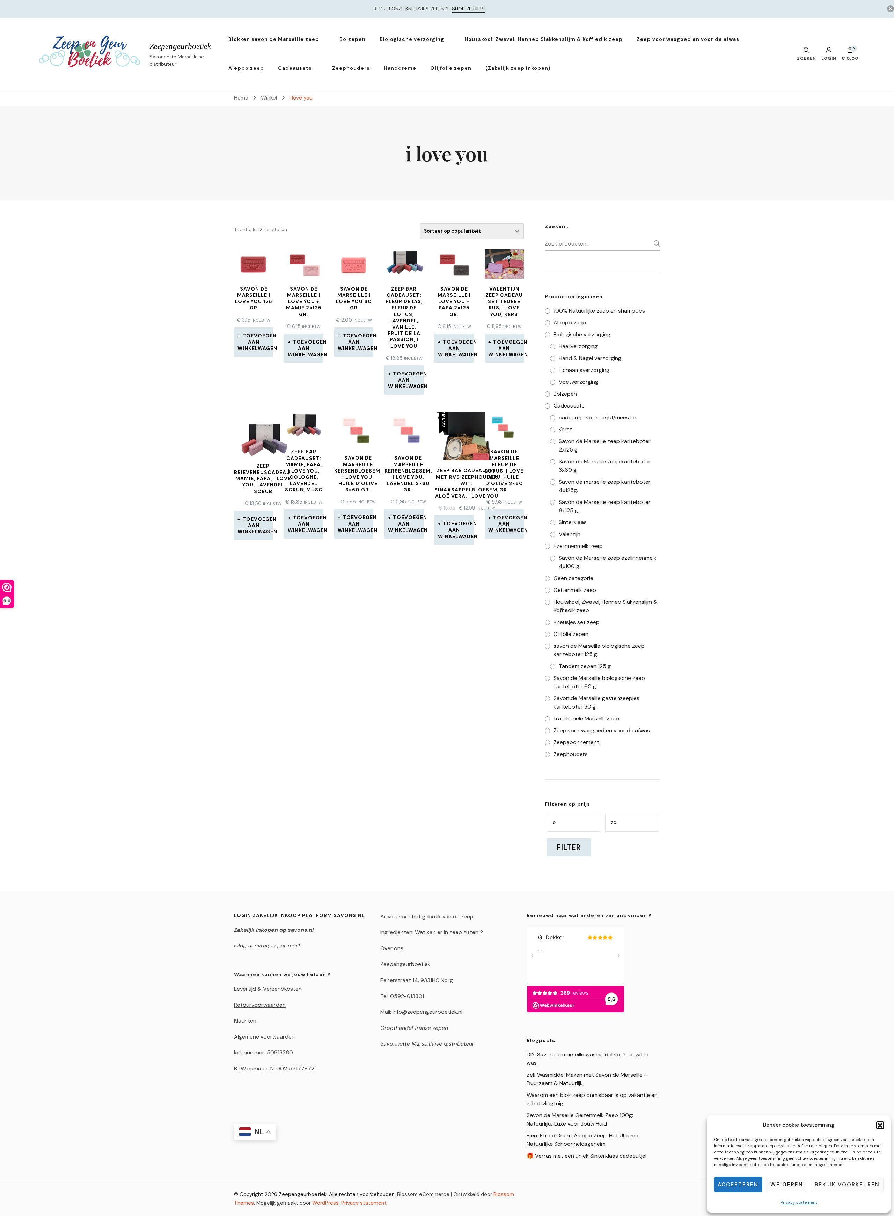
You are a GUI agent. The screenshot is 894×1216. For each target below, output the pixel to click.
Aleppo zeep (246, 68)
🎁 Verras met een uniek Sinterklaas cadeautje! (586, 1155)
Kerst (565, 429)
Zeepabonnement (576, 742)
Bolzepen (352, 39)
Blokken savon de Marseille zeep (273, 39)
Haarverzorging (578, 346)
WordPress (325, 1203)
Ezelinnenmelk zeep (578, 546)
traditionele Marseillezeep (586, 718)
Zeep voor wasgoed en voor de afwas (688, 39)
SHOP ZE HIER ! (468, 9)
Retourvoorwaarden (260, 1005)
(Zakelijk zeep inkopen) (518, 68)
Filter (569, 847)
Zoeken (655, 243)
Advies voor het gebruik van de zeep (427, 916)
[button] (880, 1125)
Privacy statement (799, 1202)
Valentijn (569, 534)
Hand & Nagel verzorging (590, 358)
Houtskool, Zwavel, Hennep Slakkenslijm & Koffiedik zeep (543, 39)
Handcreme (400, 68)
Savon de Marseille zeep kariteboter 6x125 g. (605, 506)
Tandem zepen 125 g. (585, 666)
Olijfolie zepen (450, 68)
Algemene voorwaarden (264, 1036)
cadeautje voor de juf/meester (598, 417)
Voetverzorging (578, 382)
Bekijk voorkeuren (847, 1184)
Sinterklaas (573, 522)
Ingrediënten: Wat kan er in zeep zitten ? (431, 932)
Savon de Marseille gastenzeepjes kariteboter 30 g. (596, 702)
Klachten (245, 1020)
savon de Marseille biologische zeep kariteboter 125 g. (599, 650)
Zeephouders (351, 68)
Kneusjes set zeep (577, 622)
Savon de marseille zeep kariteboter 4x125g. (605, 486)
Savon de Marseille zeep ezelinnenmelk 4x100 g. (608, 562)
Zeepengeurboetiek (180, 46)
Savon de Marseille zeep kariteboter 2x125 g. (605, 445)
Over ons (391, 948)
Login (828, 58)
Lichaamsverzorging (584, 370)
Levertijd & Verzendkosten (268, 988)
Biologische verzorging (412, 39)
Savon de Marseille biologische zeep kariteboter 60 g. (599, 682)
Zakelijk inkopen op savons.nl (274, 929)
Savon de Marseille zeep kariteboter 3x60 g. (605, 466)
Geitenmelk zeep (575, 590)
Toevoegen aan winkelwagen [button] (255, 341)
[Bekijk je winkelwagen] (850, 51)
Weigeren (786, 1184)
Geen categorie (573, 578)
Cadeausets (295, 68)
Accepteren (738, 1184)
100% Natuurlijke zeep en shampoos (599, 310)
